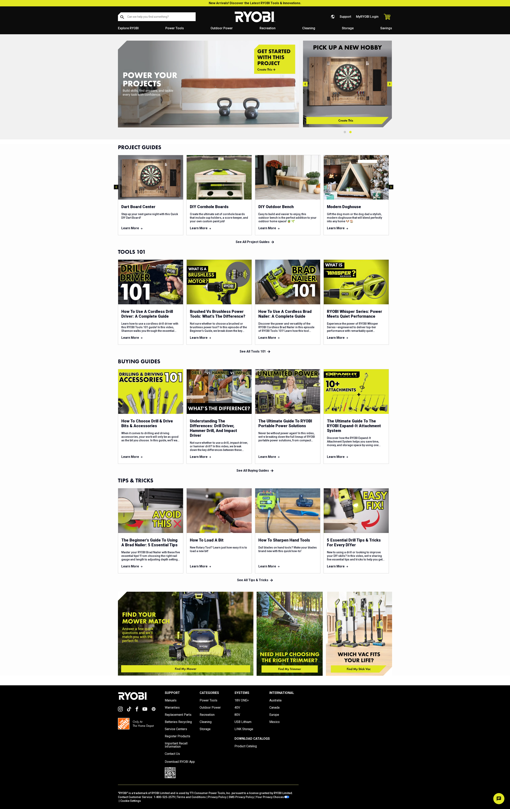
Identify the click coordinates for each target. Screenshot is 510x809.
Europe (274, 714)
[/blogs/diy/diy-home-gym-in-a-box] (208, 84)
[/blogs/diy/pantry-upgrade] (347, 84)
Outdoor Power (222, 28)
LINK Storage (243, 729)
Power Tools (174, 28)
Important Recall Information (176, 745)
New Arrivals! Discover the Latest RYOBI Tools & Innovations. (255, 3)
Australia (275, 700)
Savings (386, 28)
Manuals (171, 700)
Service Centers (176, 729)
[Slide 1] (345, 132)
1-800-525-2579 (164, 797)
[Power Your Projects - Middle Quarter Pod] (290, 634)
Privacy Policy (217, 797)
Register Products (177, 736)
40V (237, 707)
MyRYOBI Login (367, 17)
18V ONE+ (241, 700)
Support (345, 17)
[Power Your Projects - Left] (185, 634)
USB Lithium (242, 722)
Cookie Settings (130, 800)
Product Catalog (245, 746)
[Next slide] (389, 84)
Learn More (130, 228)
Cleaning (308, 28)
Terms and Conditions (191, 797)
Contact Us (172, 753)
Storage (348, 28)
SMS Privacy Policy (241, 797)
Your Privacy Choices (270, 797)
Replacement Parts (178, 714)
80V (237, 714)
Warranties (172, 707)
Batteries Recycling (178, 722)
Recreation (268, 28)
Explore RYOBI (128, 28)
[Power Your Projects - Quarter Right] (359, 634)
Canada (274, 707)
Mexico (274, 722)
